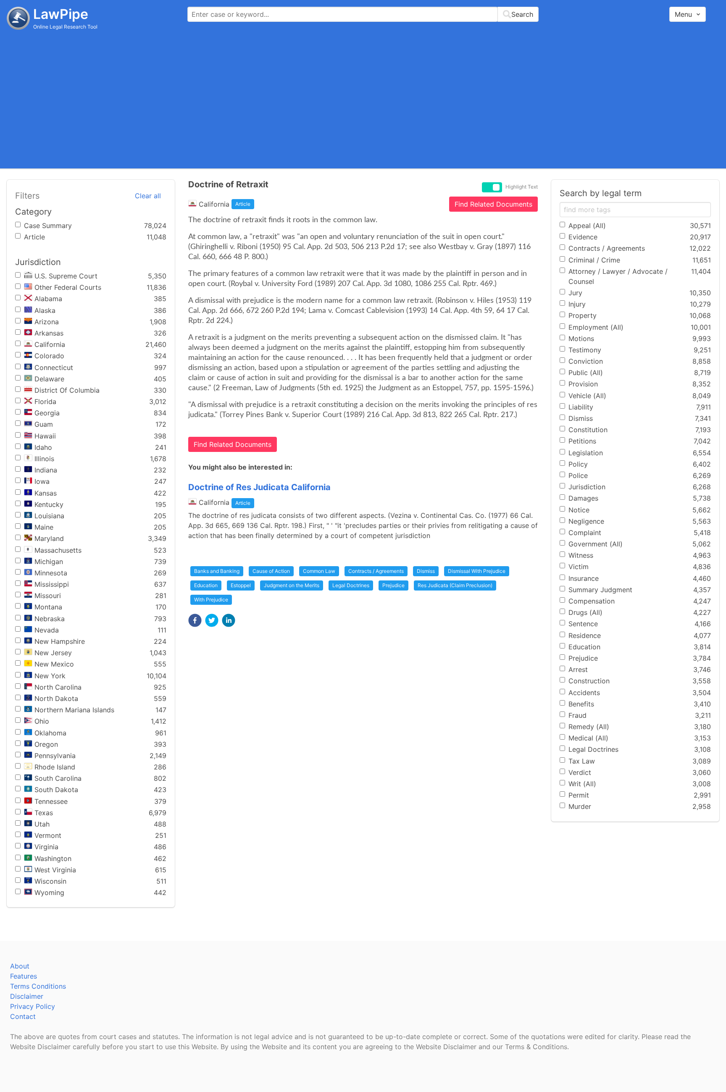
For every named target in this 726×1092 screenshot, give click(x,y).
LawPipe (60, 14)
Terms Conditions (38, 986)
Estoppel (241, 585)
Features (23, 976)
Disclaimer (26, 996)
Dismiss (426, 571)
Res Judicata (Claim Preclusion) (455, 585)
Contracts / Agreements (376, 571)
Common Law (319, 571)
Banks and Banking (216, 571)
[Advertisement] (363, 99)
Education (206, 585)
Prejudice (393, 585)
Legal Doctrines (350, 585)
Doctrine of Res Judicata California (259, 487)
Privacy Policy (32, 1006)
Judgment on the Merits (291, 585)
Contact (23, 1016)
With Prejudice (211, 599)
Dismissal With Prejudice (476, 571)
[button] (195, 620)
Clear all (148, 196)
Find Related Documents (493, 204)
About (19, 966)
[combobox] (363, 14)
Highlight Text (521, 187)
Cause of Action (271, 571)
